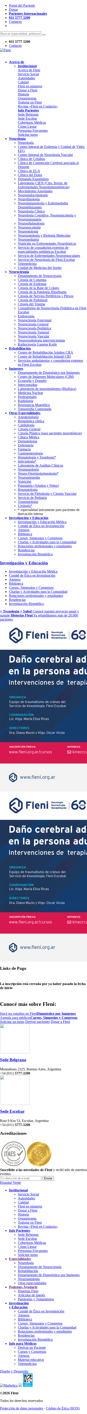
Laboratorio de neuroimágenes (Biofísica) (47, 389)
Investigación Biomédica (35, 554)
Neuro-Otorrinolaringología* (38, 473)
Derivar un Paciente (32, 1347)
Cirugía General (29, 429)
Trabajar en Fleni (30, 102)
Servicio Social (28, 74)
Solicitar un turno (12, 1022)
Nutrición (24, 481)
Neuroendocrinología (33, 195)
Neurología (26, 143)
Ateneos (23, 530)
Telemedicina (27, 264)
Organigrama (27, 98)
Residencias (26, 550)
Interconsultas (27, 385)
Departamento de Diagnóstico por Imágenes (49, 373)
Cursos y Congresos (32, 1351)
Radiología (25, 401)
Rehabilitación (28, 1271)
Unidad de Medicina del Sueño (40, 268)
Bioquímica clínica (31, 421)
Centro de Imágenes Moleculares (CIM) (46, 377)
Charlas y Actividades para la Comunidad (47, 542)
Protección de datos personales (21, 1408)
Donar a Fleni (27, 90)
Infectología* (27, 461)
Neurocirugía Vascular (33, 336)
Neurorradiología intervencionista (41, 340)
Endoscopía (26, 316)
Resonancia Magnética (34, 405)
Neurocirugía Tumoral (33, 332)
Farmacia (24, 449)
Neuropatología (29, 1279)
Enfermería (25, 445)
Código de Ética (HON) (63, 1408)
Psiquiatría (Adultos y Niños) (38, 485)
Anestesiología (28, 417)
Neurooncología (29, 227)
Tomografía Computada (34, 409)
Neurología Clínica (31, 211)
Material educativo (31, 1360)
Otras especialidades (32, 1283)
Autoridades (26, 78)
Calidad (23, 82)
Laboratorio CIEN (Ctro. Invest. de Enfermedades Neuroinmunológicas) (43, 185)
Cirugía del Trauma (31, 304)
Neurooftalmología (31, 223)
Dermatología (27, 441)
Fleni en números (30, 86)
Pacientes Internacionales (28, 13)
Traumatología (28, 502)
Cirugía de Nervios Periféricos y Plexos (45, 296)
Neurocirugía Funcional (34, 320)
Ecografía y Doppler (32, 381)
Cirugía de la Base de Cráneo (38, 288)
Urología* (25, 506)
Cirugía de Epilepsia (32, 284)
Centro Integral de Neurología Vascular (45, 155)
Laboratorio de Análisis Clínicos (40, 465)
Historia (23, 94)
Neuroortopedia (29, 477)
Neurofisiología (29, 199)
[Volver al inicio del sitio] (5, 50)
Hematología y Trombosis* (37, 457)
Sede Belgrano (28, 114)
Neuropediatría (28, 239)
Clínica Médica (28, 437)
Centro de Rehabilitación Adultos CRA (45, 352)
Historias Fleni (28, 1291)
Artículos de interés (31, 1295)
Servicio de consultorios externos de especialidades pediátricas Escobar (43, 249)
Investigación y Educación (24, 563)
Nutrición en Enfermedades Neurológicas (47, 243)
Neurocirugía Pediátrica (34, 328)
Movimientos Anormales (35, 191)
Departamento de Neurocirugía (39, 276)
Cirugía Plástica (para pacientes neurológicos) (50, 433)
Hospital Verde (10, 1182)
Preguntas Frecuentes (33, 130)
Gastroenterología (30, 453)
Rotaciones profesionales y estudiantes (45, 546)
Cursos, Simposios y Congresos (40, 538)
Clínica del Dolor (30, 175)
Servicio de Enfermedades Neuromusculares (49, 256)
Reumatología (27, 490)
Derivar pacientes (37, 1022)
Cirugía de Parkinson (33, 300)
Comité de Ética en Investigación (41, 526)
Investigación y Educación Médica (42, 522)
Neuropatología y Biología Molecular (44, 235)
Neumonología (28, 469)
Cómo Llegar (27, 126)
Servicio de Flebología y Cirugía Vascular (47, 494)
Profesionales (27, 397)
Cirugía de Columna (32, 280)
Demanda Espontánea (33, 179)
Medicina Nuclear (30, 393)
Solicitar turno (28, 134)
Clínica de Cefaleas (31, 159)
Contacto (15, 22)
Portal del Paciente (22, 5)
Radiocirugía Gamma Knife (37, 344)
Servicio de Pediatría (32, 498)
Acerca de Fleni (29, 70)
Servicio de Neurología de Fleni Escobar (46, 260)
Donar (13, 9)
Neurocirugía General (33, 324)
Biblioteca (25, 534)
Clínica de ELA (29, 171)
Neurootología (28, 231)
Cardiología (26, 425)
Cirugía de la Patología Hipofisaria (42, 292)
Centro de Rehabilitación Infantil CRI (44, 356)
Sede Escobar (27, 118)
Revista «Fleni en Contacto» (38, 106)
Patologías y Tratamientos (36, 1299)
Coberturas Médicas (32, 122)
